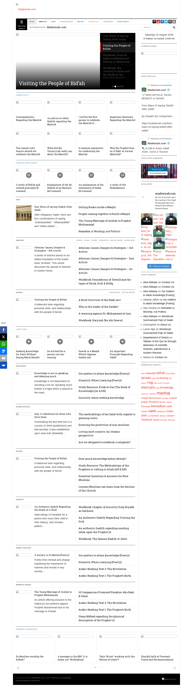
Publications (123, 21)
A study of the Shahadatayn (118, 186)
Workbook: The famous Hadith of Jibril (103, 539)
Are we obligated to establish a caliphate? (105, 442)
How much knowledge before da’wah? (102, 458)
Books (87, 240)
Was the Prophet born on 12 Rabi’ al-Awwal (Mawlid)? (122, 151)
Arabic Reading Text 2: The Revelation (102, 569)
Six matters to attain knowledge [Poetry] (104, 373)
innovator (166, 383)
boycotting (170, 373)
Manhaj (19, 292)
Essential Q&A (66, 21)
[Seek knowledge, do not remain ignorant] (147, 243)
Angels (79, 240)
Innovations (114, 292)
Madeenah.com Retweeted (161, 85)
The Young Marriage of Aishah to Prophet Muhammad (53, 593)
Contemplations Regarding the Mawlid (28, 118)
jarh (152, 387)
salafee (144, 411)
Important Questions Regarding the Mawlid (122, 118)
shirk (144, 415)
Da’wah (19, 451)
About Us (43, 21)
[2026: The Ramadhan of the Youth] (159, 255)
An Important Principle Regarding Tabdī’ (121, 354)
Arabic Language (23, 548)
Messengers (129, 240)
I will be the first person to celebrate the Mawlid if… (89, 120)
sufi (149, 416)
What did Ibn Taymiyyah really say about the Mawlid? (59, 151)
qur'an (162, 402)
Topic (53, 21)
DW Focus (55, 678)
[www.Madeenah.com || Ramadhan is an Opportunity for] (171, 255)
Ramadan (145, 406)
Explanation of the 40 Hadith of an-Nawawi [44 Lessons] (59, 187)
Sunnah (155, 415)
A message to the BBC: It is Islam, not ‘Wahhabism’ (72, 658)
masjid (144, 398)
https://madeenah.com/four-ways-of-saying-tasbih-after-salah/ (157, 127)
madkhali (152, 394)
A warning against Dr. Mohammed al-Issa (105, 313)
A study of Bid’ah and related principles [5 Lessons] (28, 187)
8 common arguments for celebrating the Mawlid (91, 151)
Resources (108, 21)
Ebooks (80, 21)
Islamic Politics (23, 407)
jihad (158, 388)
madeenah (144, 394)
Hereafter (103, 240)
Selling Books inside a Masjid (97, 207)
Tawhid (156, 420)
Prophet (154, 401)
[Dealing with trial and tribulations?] (159, 231)
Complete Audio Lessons (26, 163)
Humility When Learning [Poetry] (100, 380)
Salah (169, 411)
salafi (152, 411)
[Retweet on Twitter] (149, 85)
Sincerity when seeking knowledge (101, 397)
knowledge (167, 387)
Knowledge (21, 366)
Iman (160, 383)
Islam (145, 387)
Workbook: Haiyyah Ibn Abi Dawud (100, 320)
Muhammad (155, 398)
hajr (155, 383)
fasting (164, 377)
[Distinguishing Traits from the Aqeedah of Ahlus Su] (171, 231)
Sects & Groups (128, 292)
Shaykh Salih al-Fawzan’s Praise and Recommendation (157, 658)
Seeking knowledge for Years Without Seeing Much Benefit (28, 354)
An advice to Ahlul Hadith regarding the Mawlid (59, 121)
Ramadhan (158, 406)
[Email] (3, 358)
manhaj (163, 393)
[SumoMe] (3, 365)
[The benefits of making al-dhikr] (147, 231)
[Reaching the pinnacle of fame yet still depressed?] (171, 219)
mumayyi (165, 398)
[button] (18, 668)
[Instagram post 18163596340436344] (171, 243)
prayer (144, 402)
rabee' (169, 402)
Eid (157, 378)
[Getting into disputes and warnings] (147, 219)
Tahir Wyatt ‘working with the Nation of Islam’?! (117, 658)
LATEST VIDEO (21, 329)
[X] (3, 336)
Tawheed (146, 419)
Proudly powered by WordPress (28, 681)
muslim (173, 398)
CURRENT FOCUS (22, 95)
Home (31, 21)
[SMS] (3, 351)
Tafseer (163, 416)
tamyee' (171, 415)
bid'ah (161, 373)
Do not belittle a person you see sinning (56, 354)
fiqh (170, 378)
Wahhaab (171, 420)
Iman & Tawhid (116, 240)
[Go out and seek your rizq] (159, 219)
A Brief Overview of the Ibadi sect (100, 300)
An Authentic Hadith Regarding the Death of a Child (52, 508)
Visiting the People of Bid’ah (52, 83)
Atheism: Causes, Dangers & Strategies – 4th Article (49, 249)
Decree (94, 240)
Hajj (150, 382)
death (153, 378)
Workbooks (93, 21)
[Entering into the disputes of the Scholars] (147, 255)
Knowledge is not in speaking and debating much (51, 375)
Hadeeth (19, 499)
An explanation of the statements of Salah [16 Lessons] (91, 187)
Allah (143, 374)
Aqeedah (20, 240)
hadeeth (144, 383)
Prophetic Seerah (23, 585)
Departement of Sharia (156, 337)
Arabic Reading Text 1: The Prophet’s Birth (105, 575)
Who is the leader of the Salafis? (99, 306)
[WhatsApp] (3, 344)
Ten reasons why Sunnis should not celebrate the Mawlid (28, 151)
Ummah (163, 420)
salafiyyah (161, 411)
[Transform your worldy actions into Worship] (159, 243)
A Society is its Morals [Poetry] (51, 555)
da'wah (146, 378)
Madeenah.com (157, 90)
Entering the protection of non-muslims (104, 425)
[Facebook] (3, 329)
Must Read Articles (21, 24)
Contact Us (168, 282)
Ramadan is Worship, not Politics (99, 231)
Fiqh (18, 199)
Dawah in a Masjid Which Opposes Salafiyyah (89, 354)
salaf (169, 406)
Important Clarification (26, 629)
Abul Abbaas (150, 282)
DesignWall (66, 678)
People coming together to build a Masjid (104, 214)
